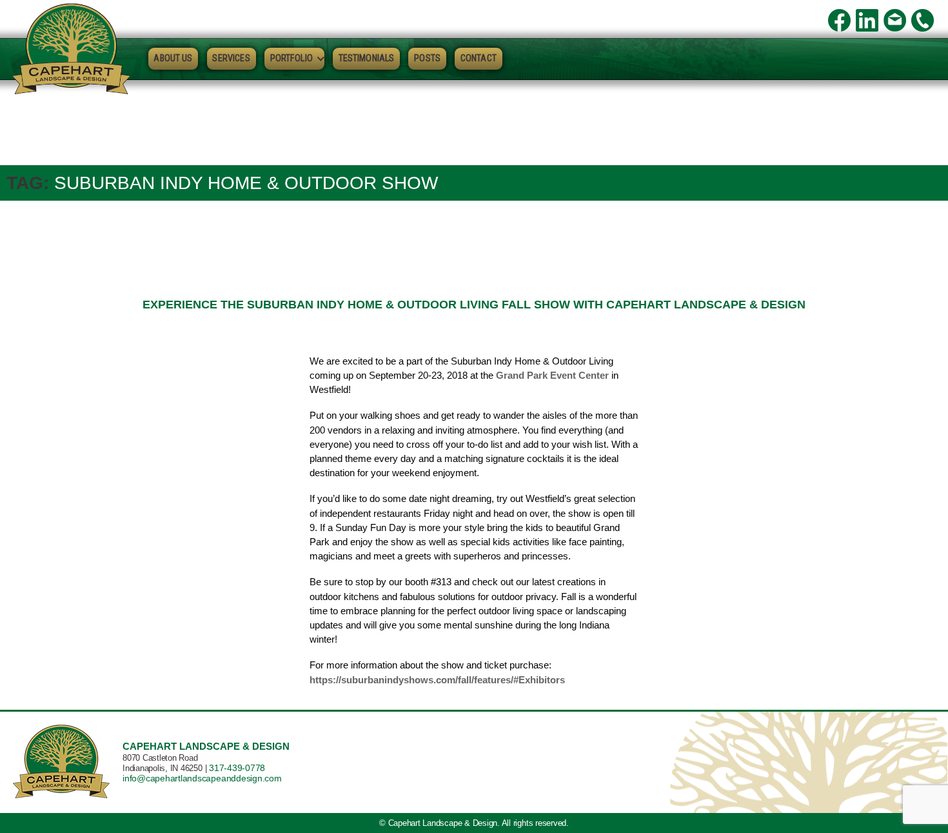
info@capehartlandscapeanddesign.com (202, 778)
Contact (478, 58)
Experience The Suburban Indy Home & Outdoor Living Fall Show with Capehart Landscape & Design (474, 304)
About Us (172, 58)
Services (231, 58)
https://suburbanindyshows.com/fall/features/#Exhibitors (437, 679)
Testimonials (367, 58)
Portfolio (291, 58)
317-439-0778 (237, 768)
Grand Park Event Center (552, 375)
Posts (427, 58)
